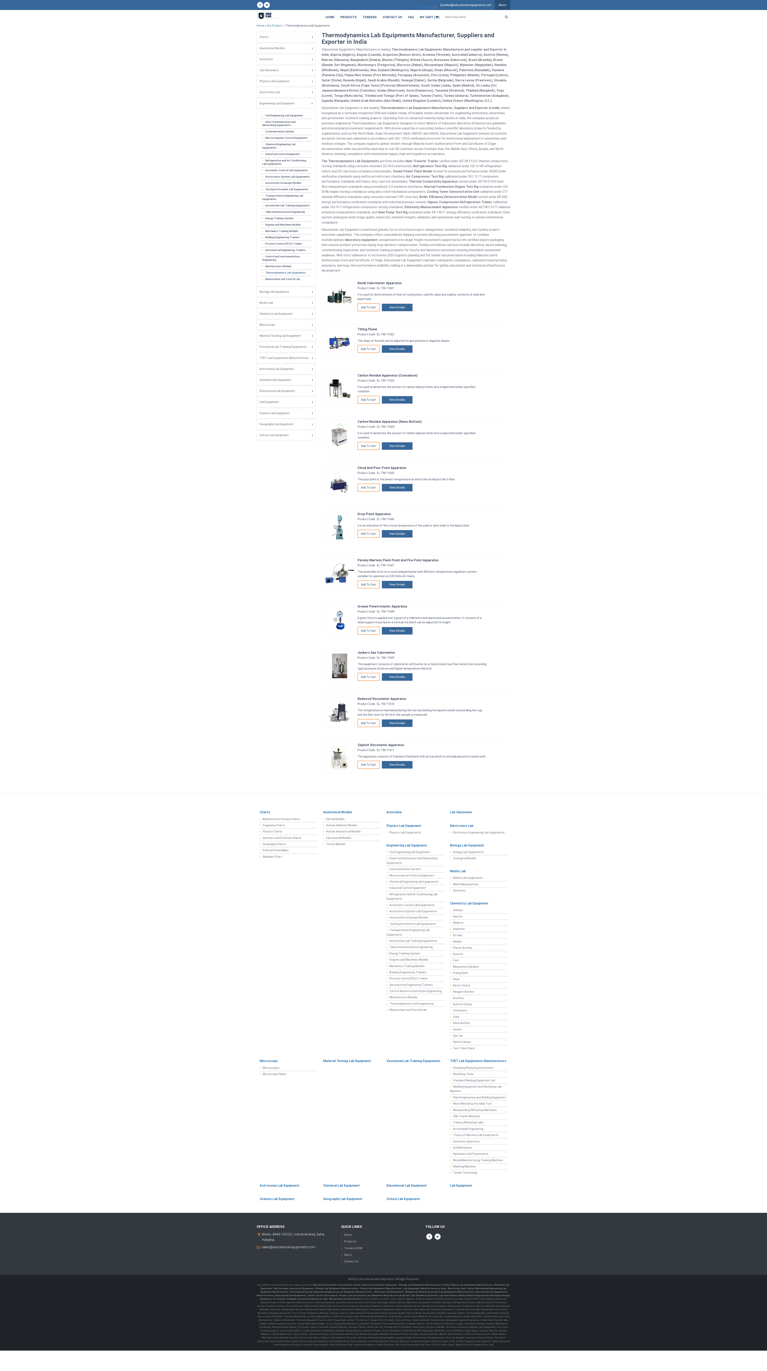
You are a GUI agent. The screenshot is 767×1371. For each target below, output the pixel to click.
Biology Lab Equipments (468, 852)
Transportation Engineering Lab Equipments (282, 197)
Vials (456, 1016)
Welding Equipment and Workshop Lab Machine (476, 1089)
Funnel (457, 1029)
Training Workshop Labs (468, 1122)
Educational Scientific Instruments (332, 1285)
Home (330, 17)
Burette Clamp (462, 1004)
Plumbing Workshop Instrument (473, 1067)
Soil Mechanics (462, 1147)
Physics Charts (272, 831)
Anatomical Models (272, 48)
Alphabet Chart (272, 856)
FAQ (411, 17)
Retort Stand (461, 985)
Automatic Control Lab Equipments (286, 170)
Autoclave (266, 59)
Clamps (458, 910)
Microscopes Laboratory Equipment (294, 1288)
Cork (456, 960)
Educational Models (338, 837)
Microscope (267, 324)
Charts (263, 37)
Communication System (279, 131)
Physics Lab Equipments (405, 832)
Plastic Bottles (462, 947)
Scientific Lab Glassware (413, 1295)
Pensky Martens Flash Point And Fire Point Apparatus (398, 560)
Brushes (458, 998)
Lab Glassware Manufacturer (383, 1295)
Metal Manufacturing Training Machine (478, 1160)
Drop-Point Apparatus (374, 514)
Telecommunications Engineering (285, 211)
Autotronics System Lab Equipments (287, 176)
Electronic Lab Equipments (389, 1292)
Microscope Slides (274, 1074)
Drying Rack (460, 972)
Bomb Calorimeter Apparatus (380, 283)
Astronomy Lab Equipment (276, 369)
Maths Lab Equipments (468, 877)
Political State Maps (276, 850)
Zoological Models (464, 858)
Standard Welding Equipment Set (474, 1080)
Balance (458, 922)
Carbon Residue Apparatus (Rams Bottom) (390, 422)
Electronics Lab (269, 92)
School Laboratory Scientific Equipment (375, 1285)
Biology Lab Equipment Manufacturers (337, 1288)
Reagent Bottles (463, 991)
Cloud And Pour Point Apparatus (382, 468)
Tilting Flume (367, 329)
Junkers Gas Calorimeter (376, 653)
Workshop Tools (463, 1074)
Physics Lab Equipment (274, 81)
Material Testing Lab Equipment (280, 335)
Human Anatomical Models (343, 831)
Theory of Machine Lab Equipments (476, 1135)
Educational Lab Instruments (345, 1299)
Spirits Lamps (462, 1041)
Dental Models (335, 819)
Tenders (370, 17)
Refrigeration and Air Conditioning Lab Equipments (284, 162)
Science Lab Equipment (274, 413)
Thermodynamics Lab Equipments (285, 272)
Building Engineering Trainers (282, 237)
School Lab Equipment (274, 435)
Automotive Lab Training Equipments (287, 205)
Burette (458, 954)
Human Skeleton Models (341, 825)
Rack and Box (461, 1023)
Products (348, 17)
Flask (456, 979)
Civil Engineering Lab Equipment (284, 115)
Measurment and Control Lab (282, 279)
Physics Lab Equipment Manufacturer (471, 1285)
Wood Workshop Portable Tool (472, 1103)
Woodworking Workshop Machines (475, 1110)
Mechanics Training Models (281, 231)
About (502, 5)
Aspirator (459, 928)
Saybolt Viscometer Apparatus (381, 745)
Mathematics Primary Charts (281, 819)
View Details (397, 307)
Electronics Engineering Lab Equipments (479, 832)
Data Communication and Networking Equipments (279, 123)
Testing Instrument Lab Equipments (286, 189)
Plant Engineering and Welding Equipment (479, 1097)
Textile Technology (465, 1172)
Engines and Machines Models (283, 224)
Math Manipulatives (465, 884)
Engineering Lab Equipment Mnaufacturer (349, 1292)
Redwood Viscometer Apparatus (382, 699)
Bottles (458, 935)
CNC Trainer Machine (466, 1116)
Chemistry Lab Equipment (276, 313)
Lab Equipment (269, 402)
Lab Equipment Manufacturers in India (425, 1288)
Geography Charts (274, 844)
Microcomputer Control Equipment (286, 137)
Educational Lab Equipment (277, 391)
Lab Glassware (269, 70)
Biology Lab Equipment (274, 291)
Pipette (458, 916)
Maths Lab (266, 302)
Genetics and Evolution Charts (282, 837)
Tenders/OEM (353, 1248)
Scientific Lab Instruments (442, 1295)
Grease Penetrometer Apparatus (382, 606)
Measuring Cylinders (466, 966)
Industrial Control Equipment (282, 154)
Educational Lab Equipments (291, 1295)
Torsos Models (335, 844)
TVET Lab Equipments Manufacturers (284, 358)
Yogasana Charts (274, 825)
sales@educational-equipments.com (288, 1247)
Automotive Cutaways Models (283, 182)
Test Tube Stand (464, 1048)
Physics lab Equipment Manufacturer (381, 1288)
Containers (460, 1010)
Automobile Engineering (468, 1128)
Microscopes (271, 1067)
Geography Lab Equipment (276, 424)
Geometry (459, 890)
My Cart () (429, 17)
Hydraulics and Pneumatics (470, 1153)
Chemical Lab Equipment (275, 380)
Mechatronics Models (278, 266)
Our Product (274, 25)
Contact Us (392, 17)
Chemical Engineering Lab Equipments (279, 146)
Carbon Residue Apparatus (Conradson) (387, 375)
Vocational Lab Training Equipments (283, 346)
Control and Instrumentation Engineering (281, 258)
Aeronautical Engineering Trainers (285, 250)
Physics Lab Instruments (352, 1295)
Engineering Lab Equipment (276, 103)
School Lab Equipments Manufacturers (453, 1292)
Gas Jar (458, 1035)
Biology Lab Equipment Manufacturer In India (424, 1285)
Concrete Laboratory (466, 1141)
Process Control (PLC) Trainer (283, 243)
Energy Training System (279, 218)
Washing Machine (464, 1166)
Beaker (457, 941)
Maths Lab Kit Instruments (323, 1295)
